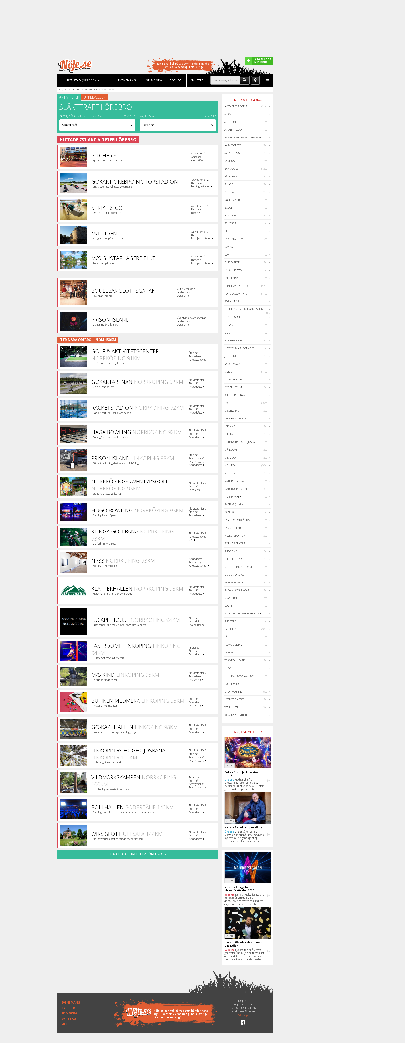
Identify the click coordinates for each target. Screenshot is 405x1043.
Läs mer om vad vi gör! (168, 1017)
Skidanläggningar (236, 590)
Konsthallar (233, 379)
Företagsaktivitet (236, 293)
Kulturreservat (235, 395)
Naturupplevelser (236, 489)
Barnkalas (231, 168)
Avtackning (232, 153)
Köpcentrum (233, 387)
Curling (229, 231)
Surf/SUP (230, 621)
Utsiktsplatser (234, 699)
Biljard (229, 184)
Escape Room (233, 270)
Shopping (230, 551)
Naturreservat (234, 481)
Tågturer (231, 637)
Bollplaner (232, 200)
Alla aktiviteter (238, 715)
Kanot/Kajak (232, 364)
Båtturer (230, 176)
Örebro (76, 89)
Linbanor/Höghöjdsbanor (242, 442)
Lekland (229, 426)
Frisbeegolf (232, 317)
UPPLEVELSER (94, 97)
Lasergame (231, 411)
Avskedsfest (232, 145)
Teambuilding (233, 645)
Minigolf (230, 457)
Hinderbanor (233, 340)
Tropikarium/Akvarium (239, 676)
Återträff (231, 122)
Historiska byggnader (239, 348)
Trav (227, 668)
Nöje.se (63, 89)
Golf (227, 332)
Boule (228, 208)
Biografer (231, 192)
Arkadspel (231, 114)
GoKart (229, 325)
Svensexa (230, 629)
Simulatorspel (234, 574)
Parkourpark (233, 528)
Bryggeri (230, 223)
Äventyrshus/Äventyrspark (243, 137)
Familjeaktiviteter (236, 286)
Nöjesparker (232, 496)
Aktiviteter (90, 89)
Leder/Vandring (235, 418)
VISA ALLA (129, 116)
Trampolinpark (234, 660)
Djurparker (232, 262)
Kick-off (229, 371)
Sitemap (243, 1015)
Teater (229, 652)
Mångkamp (231, 450)
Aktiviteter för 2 (235, 106)
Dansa (228, 247)
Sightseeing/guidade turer (243, 567)
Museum (229, 473)
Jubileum (230, 356)
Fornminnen (232, 301)
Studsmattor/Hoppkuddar (242, 613)
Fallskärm (231, 278)
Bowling (230, 215)
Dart (227, 254)
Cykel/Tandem (233, 239)
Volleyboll (232, 707)
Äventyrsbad (233, 129)
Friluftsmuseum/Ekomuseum (243, 309)
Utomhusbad (233, 691)
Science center (234, 543)
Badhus (229, 161)
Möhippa (230, 465)
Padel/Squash (233, 504)
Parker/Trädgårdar (237, 520)
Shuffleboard (234, 559)
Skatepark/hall (234, 582)
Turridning (232, 684)
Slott (228, 605)
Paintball (230, 512)
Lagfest (229, 403)
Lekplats (230, 434)
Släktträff (231, 598)
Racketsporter (234, 535)
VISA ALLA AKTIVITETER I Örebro (135, 854)
